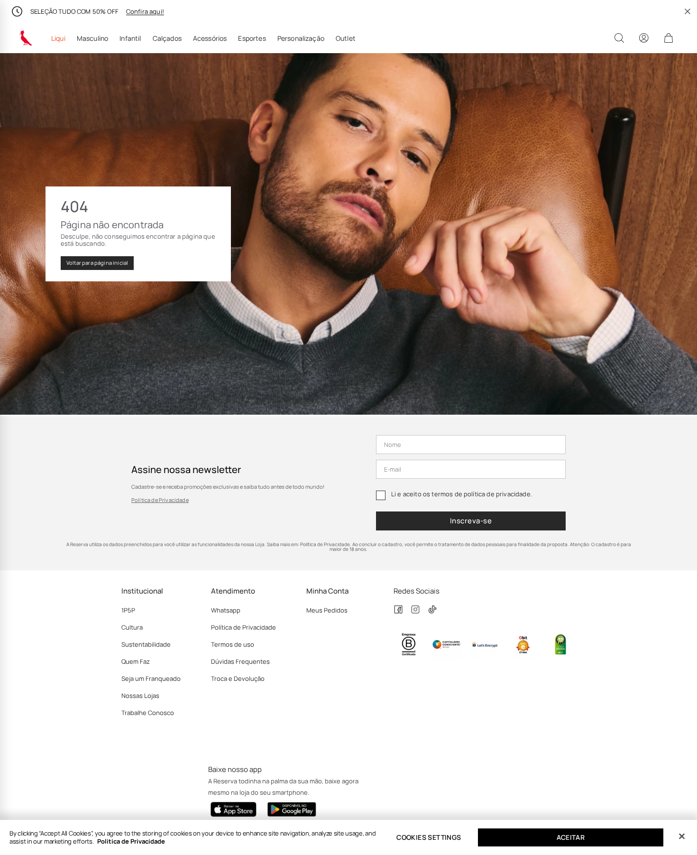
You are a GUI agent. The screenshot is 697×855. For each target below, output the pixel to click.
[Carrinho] (668, 37)
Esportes (252, 38)
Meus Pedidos (327, 610)
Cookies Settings (428, 837)
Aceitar (571, 837)
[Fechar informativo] (687, 11)
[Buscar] (619, 37)
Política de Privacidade (160, 499)
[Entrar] (643, 37)
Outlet (346, 38)
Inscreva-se (471, 521)
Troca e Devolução (238, 678)
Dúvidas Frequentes (240, 661)
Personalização (300, 38)
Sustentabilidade (146, 644)
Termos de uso (232, 644)
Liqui (58, 38)
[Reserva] (25, 38)
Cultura (132, 627)
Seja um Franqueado (151, 678)
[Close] (681, 836)
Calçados (167, 38)
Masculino (92, 38)
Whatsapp (225, 610)
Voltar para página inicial (97, 262)
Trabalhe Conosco (147, 712)
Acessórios (210, 38)
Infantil (130, 38)
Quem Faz (135, 661)
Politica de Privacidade (131, 841)
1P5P (128, 610)
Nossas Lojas (140, 695)
